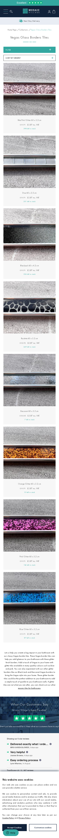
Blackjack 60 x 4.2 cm (29, 265)
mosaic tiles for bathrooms (29, 688)
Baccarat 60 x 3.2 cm (29, 411)
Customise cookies (43, 827)
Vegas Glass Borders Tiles (41, 29)
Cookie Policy (8, 818)
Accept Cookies (14, 827)
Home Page (12, 29)
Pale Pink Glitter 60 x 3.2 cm (29, 120)
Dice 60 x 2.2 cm (29, 193)
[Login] (49, 11)
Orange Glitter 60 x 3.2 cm (29, 484)
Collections (23, 29)
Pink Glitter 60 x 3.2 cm (30, 556)
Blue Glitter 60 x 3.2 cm (29, 629)
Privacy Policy (25, 818)
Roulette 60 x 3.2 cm (29, 338)
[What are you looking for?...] (12, 11)
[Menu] (5, 12)
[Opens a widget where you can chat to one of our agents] (11, 833)
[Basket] (54, 11)
